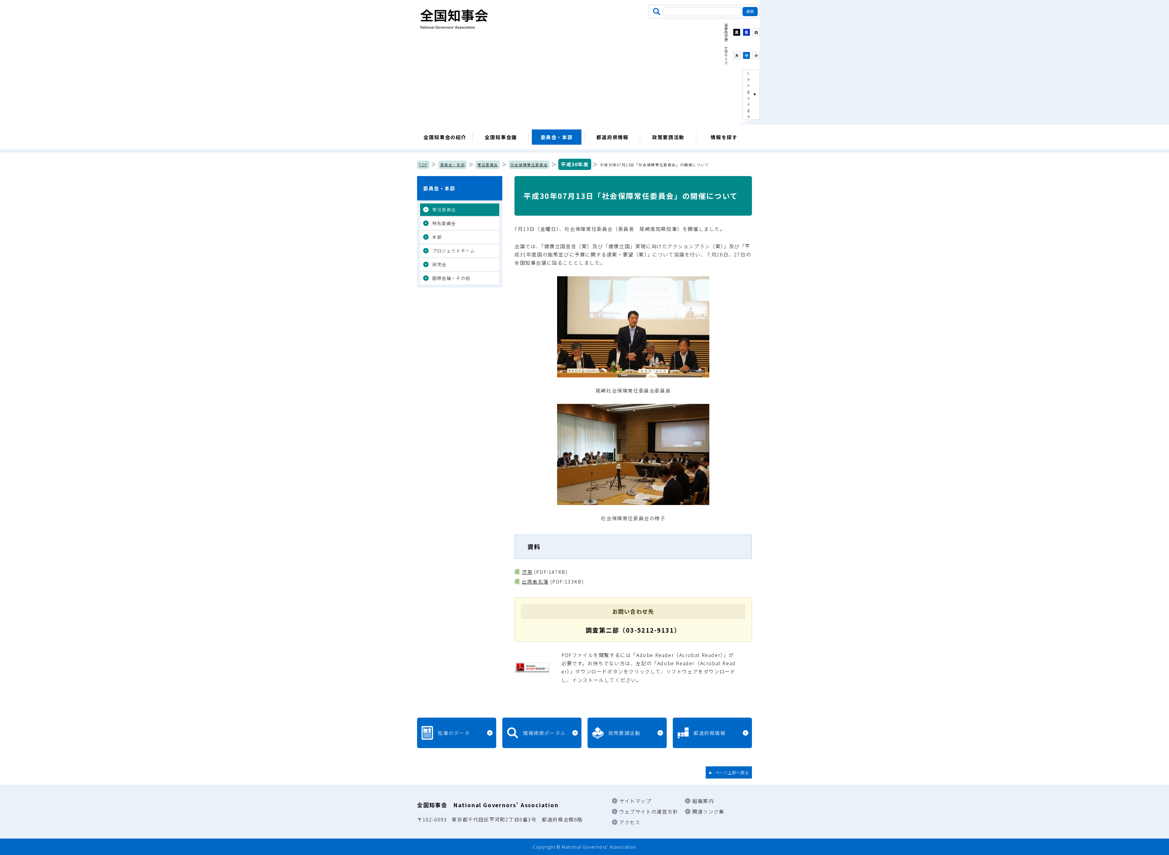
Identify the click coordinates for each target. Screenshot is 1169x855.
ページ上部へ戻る (732, 772)
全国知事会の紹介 (444, 137)
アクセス (629, 822)
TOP (423, 164)
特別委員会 (444, 223)
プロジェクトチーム (453, 251)
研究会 (439, 264)
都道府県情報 (612, 137)
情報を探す (724, 137)
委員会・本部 (557, 137)
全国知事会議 (501, 137)
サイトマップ (635, 800)
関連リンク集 (708, 811)
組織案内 (703, 800)
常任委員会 (487, 164)
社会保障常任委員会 (529, 164)
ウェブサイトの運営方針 (648, 811)
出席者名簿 (535, 581)
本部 (437, 237)
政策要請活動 (668, 137)
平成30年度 (575, 164)
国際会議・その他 (451, 278)
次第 (527, 571)
